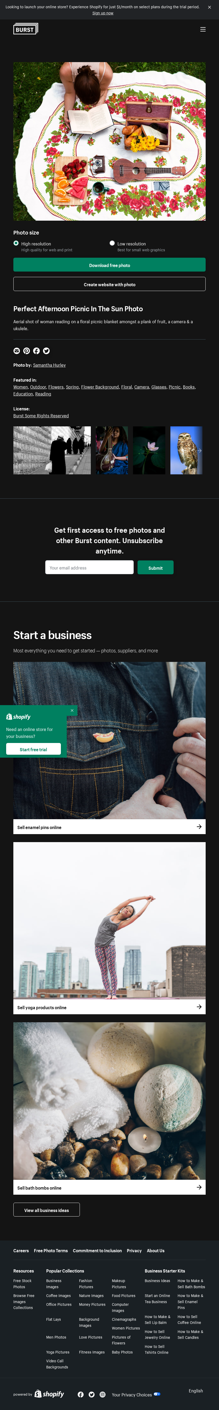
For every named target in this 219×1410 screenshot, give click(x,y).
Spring (72, 386)
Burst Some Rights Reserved (41, 414)
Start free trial (33, 748)
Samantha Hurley (49, 364)
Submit (155, 567)
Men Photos (56, 1337)
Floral (126, 386)
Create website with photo (109, 283)
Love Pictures (90, 1337)
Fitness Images (92, 1352)
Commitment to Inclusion (97, 1249)
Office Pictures (59, 1304)
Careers (21, 1249)
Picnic (175, 386)
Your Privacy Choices (132, 1394)
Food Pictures (123, 1295)
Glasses (158, 386)
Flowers (56, 386)
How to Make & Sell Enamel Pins (190, 1301)
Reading (43, 393)
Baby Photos (122, 1352)
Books (189, 386)
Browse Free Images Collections (23, 1301)
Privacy (134, 1249)
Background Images (89, 1322)
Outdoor (38, 386)
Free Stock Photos (22, 1283)
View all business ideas (46, 1209)
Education (23, 393)
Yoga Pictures (57, 1352)
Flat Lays (53, 1319)
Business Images (53, 1283)
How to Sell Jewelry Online (157, 1334)
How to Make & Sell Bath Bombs (191, 1283)
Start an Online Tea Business (157, 1298)
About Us (156, 1249)
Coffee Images (58, 1295)
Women (20, 386)
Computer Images (120, 1307)
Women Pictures (126, 1328)
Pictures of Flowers (121, 1340)
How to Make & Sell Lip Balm (157, 1319)
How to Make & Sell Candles (190, 1334)
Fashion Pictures (86, 1283)
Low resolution (132, 243)
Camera (141, 386)
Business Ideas (157, 1280)
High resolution (36, 243)
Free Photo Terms (51, 1249)
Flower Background (100, 386)
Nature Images (91, 1295)
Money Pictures (92, 1304)
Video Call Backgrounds (57, 1363)
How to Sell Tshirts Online (157, 1349)
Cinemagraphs (124, 1319)
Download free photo (109, 264)
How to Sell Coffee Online (189, 1319)
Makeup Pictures (119, 1283)
